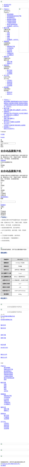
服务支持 (6, 56)
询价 (2, 206)
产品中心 (6, 99)
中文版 (3, 134)
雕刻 (5, 387)
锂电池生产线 (8, 113)
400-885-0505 (7, 4)
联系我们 (6, 87)
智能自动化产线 (8, 369)
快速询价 (6, 6)
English (3, 137)
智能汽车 (6, 400)
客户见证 (6, 122)
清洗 (14, 110)
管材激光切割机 (23, 103)
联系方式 (6, 128)
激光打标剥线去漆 (18, 105)
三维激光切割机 (8, 105)
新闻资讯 (6, 65)
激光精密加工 (8, 371)
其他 (5, 379)
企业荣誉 (22, 125)
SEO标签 (3, 465)
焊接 (8, 110)
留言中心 (12, 128)
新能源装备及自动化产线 (18, 101)
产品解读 (12, 122)
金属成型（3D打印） (21, 110)
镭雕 (11, 110)
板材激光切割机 (14, 103)
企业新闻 (17, 122)
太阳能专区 (8, 115)
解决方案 (6, 108)
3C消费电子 (15, 115)
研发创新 (17, 125)
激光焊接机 (7, 101)
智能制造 (6, 111)
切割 (5, 110)
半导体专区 (15, 113)
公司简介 (6, 125)
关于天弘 (6, 75)
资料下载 (6, 118)
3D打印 (6, 391)
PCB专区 (21, 113)
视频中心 (12, 118)
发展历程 (12, 125)
